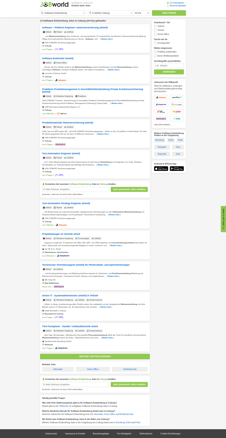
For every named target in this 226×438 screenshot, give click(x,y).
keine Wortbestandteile (168, 56)
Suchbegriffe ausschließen (167, 61)
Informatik (57, 369)
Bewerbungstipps (178, 5)
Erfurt (128, 422)
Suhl (178, 154)
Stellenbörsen (145, 433)
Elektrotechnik (130, 369)
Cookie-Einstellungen (170, 433)
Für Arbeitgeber (177, 3)
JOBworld (63, 406)
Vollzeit (160, 26)
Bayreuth (162, 154)
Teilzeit (160, 30)
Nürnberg (120, 422)
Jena (178, 147)
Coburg (81, 20)
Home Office (93, 369)
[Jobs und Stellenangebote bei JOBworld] (54, 4)
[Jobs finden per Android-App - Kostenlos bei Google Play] (177, 168)
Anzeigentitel (163, 43)
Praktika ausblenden (167, 52)
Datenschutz (51, 433)
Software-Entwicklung (55, 20)
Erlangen (162, 147)
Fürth (137, 422)
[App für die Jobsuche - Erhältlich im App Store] (161, 168)
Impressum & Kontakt (75, 433)
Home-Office (163, 34)
